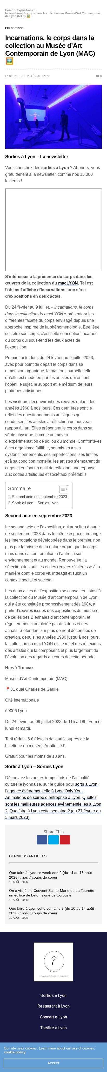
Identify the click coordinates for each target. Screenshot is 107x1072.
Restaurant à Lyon (53, 1006)
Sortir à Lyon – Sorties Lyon (35, 503)
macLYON (68, 283)
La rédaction (14, 76)
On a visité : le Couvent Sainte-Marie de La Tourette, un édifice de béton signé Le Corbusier (52, 892)
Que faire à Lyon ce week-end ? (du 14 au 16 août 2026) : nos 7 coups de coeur (50, 875)
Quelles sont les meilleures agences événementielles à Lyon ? (53, 804)
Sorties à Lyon (53, 995)
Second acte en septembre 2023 (39, 496)
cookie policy (14, 1052)
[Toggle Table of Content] (61, 489)
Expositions (14, 28)
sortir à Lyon (86, 784)
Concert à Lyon (53, 1017)
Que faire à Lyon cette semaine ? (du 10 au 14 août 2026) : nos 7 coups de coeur (51, 910)
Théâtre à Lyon (53, 1027)
